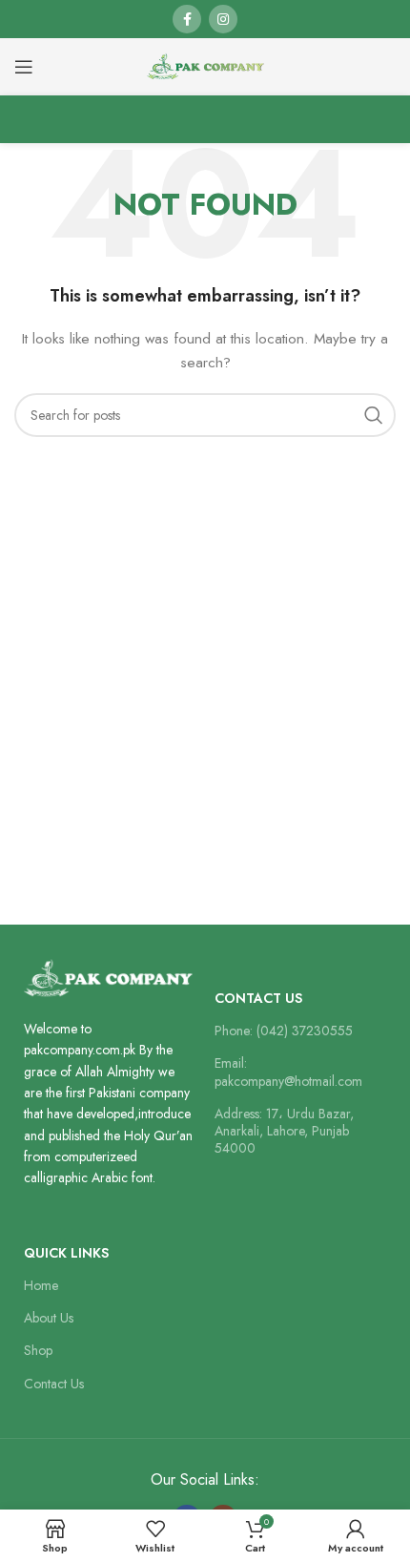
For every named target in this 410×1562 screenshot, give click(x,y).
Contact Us (258, 998)
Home (41, 1285)
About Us (48, 1317)
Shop (38, 1350)
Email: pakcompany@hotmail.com (288, 1071)
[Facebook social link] (187, 19)
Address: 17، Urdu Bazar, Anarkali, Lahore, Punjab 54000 (284, 1130)
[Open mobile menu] (24, 67)
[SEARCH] (374, 415)
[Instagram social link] (223, 19)
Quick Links (66, 1252)
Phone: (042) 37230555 (284, 1030)
